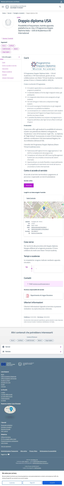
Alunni (4, 45)
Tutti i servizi (4, 431)
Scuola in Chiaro (5, 380)
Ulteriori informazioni (8, 78)
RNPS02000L (37, 468)
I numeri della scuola (6, 394)
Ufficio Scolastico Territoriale (8, 378)
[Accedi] (61, 1)
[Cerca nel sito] (60, 7)
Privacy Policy (33, 451)
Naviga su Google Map (36, 233)
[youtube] (8, 454)
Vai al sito (29, 185)
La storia (3, 400)
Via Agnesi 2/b (34, 460)
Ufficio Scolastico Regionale (8, 376)
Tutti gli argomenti (6, 446)
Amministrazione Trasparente (9, 451)
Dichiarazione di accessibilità (48, 451)
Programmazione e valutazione (9, 441)
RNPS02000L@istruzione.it (40, 461)
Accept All (52, 483)
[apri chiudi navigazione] (3, 7)
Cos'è (3, 63)
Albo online (23, 451)
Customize (12, 483)
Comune (3, 387)
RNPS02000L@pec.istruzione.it (40, 463)
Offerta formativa (6, 437)
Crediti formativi (6, 49)
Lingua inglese (6, 52)
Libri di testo (4, 443)
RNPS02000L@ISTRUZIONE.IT (38, 227)
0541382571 (34, 231)
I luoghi (3, 392)
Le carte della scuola (6, 396)
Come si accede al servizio (9, 66)
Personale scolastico (6, 425)
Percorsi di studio (5, 429)
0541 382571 (25, 461)
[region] (32, 478)
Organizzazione (5, 398)
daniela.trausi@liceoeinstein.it (41, 284)
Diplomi (16, 49)
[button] (10, 57)
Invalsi (3, 385)
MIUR (2, 374)
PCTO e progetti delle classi (8, 439)
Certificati (11, 45)
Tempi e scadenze (7, 72)
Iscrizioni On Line (5, 382)
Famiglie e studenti (6, 427)
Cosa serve (5, 69)
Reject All (32, 483)
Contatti (4, 75)
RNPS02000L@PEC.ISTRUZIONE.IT (40, 229)
